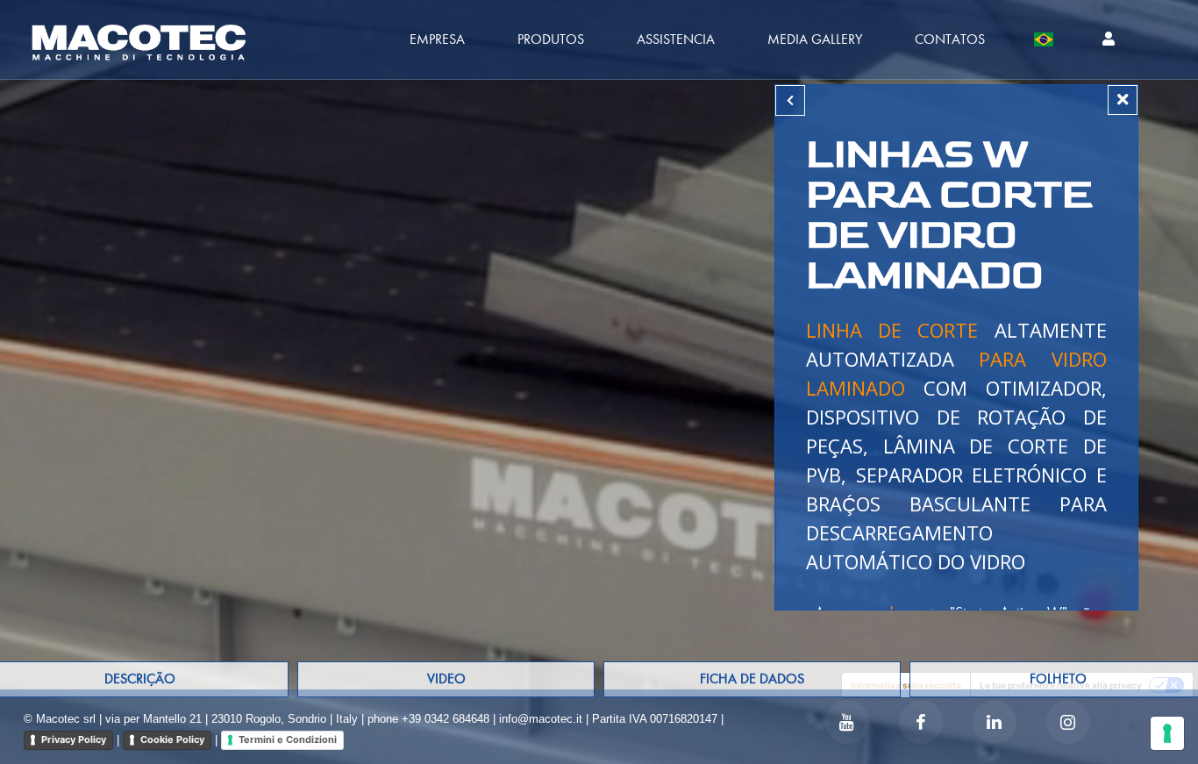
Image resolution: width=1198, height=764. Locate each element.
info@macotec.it (540, 718)
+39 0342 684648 (445, 718)
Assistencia (676, 39)
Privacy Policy (73, 739)
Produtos (550, 39)
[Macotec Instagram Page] (1068, 722)
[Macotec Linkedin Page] (994, 722)
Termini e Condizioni (288, 739)
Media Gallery (814, 39)
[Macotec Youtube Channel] (847, 722)
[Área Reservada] (1108, 39)
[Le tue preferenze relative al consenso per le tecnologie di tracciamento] (1167, 733)
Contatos (950, 39)
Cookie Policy (172, 739)
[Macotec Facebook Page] (921, 722)
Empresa (437, 39)
